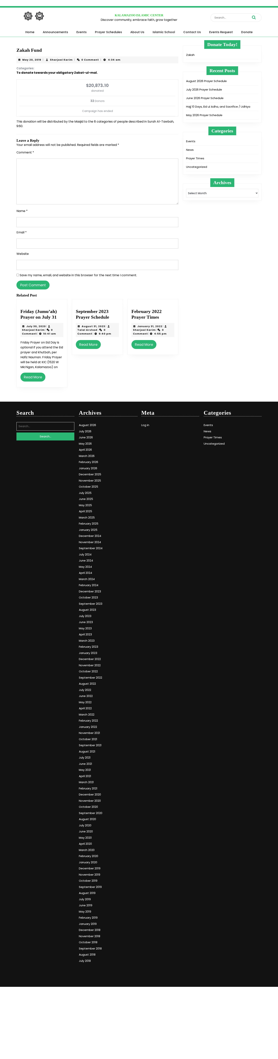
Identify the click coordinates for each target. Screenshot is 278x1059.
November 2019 (89, 875)
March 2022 (86, 714)
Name (22, 211)
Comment (25, 152)
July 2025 (85, 493)
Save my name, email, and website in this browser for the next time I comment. (78, 275)
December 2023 (90, 591)
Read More (33, 377)
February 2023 (88, 647)
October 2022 (88, 671)
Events (81, 32)
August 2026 (87, 425)
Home (29, 32)
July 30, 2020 (36, 326)
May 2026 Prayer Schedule (204, 115)
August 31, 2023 (93, 326)
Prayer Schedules (108, 32)
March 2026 (87, 456)
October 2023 (88, 597)
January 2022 (88, 727)
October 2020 (88, 807)
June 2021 (85, 764)
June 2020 (86, 831)
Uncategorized (196, 167)
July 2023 (85, 616)
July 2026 (85, 431)
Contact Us (192, 32)
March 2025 (87, 517)
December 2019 (89, 868)
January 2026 (88, 468)
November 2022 (90, 665)
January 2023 (88, 653)
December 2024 (90, 536)
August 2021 (87, 751)
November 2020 (90, 801)
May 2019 (85, 912)
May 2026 (85, 444)
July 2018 (85, 961)
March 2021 (86, 782)
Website (22, 254)
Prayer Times (195, 158)
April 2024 (85, 573)
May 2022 (85, 702)
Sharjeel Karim (61, 60)
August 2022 (87, 684)
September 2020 (90, 813)
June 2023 (86, 622)
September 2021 (90, 745)
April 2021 (85, 776)
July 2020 (85, 825)
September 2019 (90, 887)
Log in (145, 425)
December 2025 (90, 474)
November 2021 (89, 733)
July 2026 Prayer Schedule (204, 90)
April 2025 (85, 511)
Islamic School (164, 32)
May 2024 (85, 567)
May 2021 (85, 770)
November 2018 (89, 936)
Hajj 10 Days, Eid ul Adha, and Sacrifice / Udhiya (218, 107)
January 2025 (88, 530)
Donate (247, 32)
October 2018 (88, 942)
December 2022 (90, 659)
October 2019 (88, 881)
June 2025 (86, 499)
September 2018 (90, 948)
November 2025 (90, 481)
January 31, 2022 (149, 326)
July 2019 (85, 899)
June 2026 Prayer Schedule (205, 98)
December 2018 (89, 930)
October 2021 (88, 739)
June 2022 (86, 696)
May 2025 (85, 505)
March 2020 (87, 850)
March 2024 (87, 579)
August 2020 (87, 819)
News (190, 150)
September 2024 (91, 548)
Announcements (55, 32)
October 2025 (88, 487)
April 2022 (85, 708)
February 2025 (88, 524)
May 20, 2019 (31, 60)
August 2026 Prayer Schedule (206, 81)
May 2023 (85, 628)
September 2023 (90, 604)
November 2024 (90, 542)
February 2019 (88, 918)
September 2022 (90, 678)
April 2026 (85, 450)
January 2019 (88, 924)
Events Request (221, 32)
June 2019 (85, 905)
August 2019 (87, 893)
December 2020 (90, 794)
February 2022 (88, 721)
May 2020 (85, 838)
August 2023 (87, 610)
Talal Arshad (87, 330)
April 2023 (85, 634)
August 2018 (87, 955)
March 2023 (87, 641)
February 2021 (88, 788)
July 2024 (85, 554)
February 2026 (88, 462)
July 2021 (85, 757)
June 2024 (86, 560)
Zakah (190, 55)
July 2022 (85, 690)
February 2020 (88, 856)
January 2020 (88, 862)
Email (21, 232)
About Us (137, 32)
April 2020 (85, 844)
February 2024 (88, 585)
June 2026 (86, 437)
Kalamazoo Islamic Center (139, 15)
